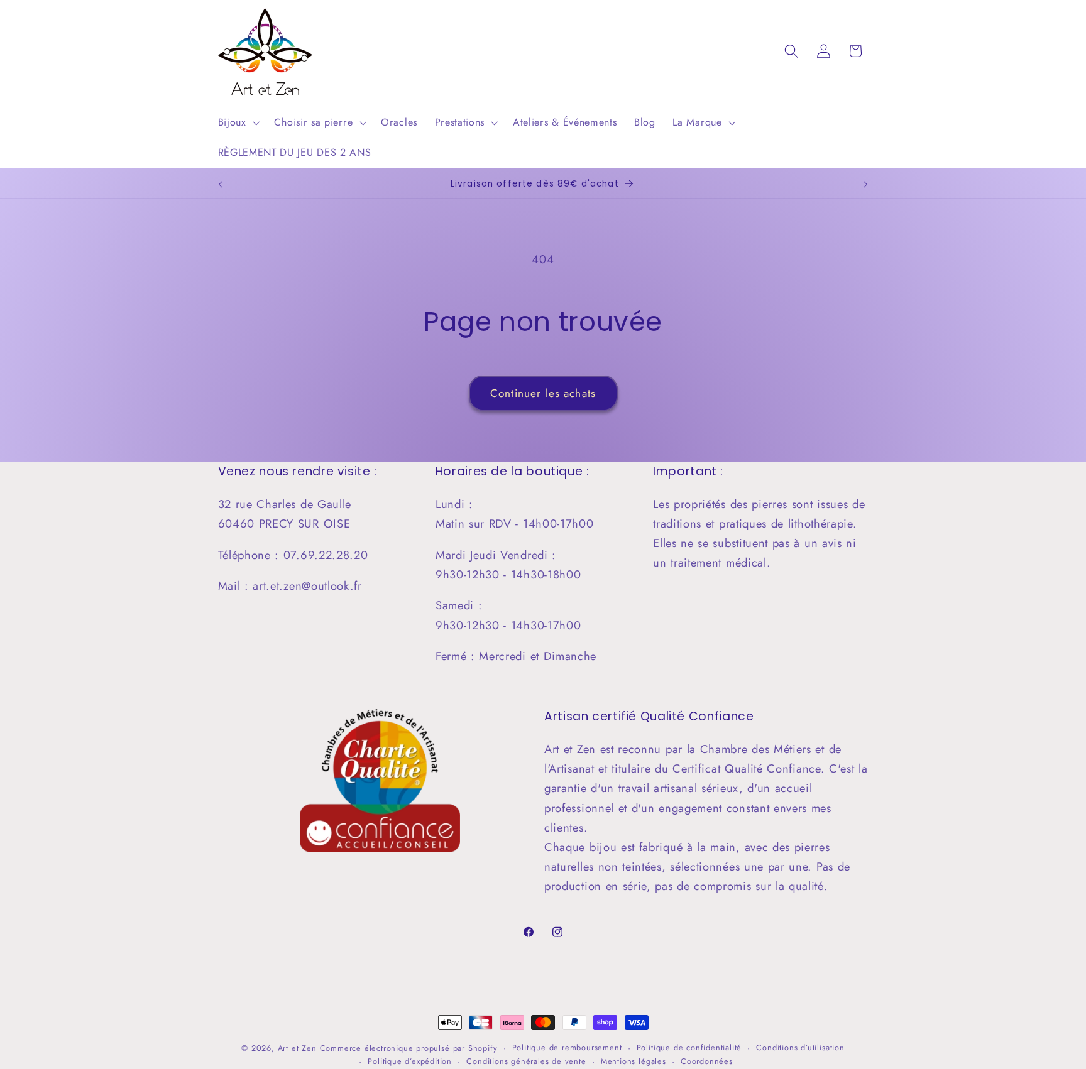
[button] (237, 122)
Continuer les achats (543, 393)
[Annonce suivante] (865, 184)
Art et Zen (297, 1048)
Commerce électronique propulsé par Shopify (409, 1048)
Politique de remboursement (567, 1047)
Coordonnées (707, 1062)
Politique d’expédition (410, 1062)
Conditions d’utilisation (800, 1047)
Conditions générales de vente (526, 1062)
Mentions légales (633, 1062)
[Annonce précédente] (220, 184)
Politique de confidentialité (689, 1047)
